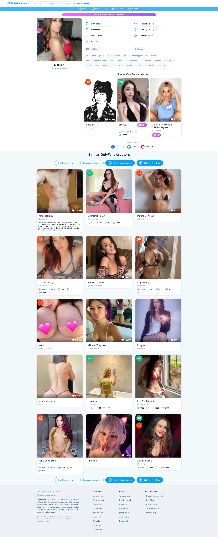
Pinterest (149, 147)
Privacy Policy (151, 513)
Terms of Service (152, 508)
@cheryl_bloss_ (124, 513)
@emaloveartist (98, 496)
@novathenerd (98, 521)
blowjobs (140, 65)
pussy (101, 56)
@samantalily (123, 521)
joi (125, 56)
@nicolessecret (98, 500)
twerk (120, 65)
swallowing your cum (138, 56)
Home (85, 9)
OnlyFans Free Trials (152, 163)
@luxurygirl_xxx (124, 517)
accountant (146, 60)
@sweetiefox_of (125, 496)
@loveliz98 (97, 525)
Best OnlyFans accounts (155, 496)
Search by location (90, 163)
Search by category (65, 163)
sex (87, 56)
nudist (153, 56)
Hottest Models (82, 3)
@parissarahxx (98, 504)
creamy (162, 65)
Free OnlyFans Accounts (122, 163)
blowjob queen (114, 56)
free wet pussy (92, 65)
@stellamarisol (98, 513)
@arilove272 (97, 508)
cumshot (151, 65)
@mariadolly (97, 517)
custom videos (131, 60)
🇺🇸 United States (92, 49)
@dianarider (123, 504)
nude (120, 60)
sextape (129, 65)
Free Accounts (101, 9)
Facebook (120, 147)
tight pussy (169, 60)
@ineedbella (97, 529)
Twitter (134, 147)
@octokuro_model (125, 500)
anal (94, 56)
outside (158, 60)
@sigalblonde (123, 508)
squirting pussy (108, 65)
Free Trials (119, 9)
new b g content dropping (96, 60)
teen (112, 60)
